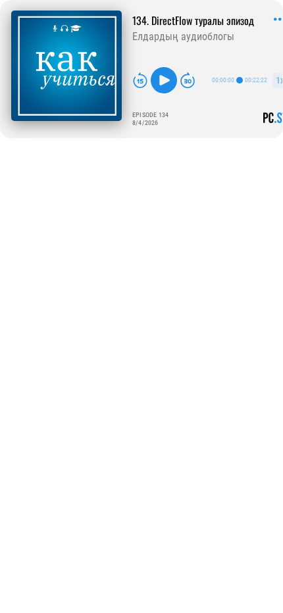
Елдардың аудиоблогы (183, 36)
